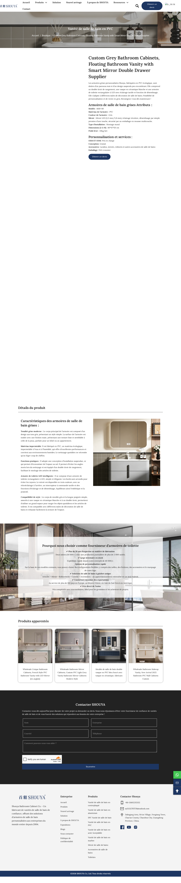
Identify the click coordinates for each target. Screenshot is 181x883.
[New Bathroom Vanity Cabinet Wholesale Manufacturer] (8, 5)
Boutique (46, 35)
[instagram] (136, 827)
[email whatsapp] (177, 775)
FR (173, 4)
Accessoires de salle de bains (98, 851)
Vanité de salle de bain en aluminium (99, 811)
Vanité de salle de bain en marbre (99, 839)
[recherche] (137, 6)
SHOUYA (80, 873)
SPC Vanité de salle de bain (99, 817)
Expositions (65, 825)
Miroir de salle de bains (98, 845)
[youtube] (129, 827)
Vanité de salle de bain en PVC (90, 29)
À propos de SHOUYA (97, 2)
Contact (26, 9)
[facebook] (122, 827)
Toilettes (91, 857)
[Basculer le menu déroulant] (46, 2)
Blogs (62, 829)
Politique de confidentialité (66, 840)
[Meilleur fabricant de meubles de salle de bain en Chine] (32, 797)
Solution (56, 2)
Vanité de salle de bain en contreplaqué (99, 804)
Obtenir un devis (152, 5)
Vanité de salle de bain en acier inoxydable (99, 831)
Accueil (26, 2)
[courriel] (177, 783)
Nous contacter (67, 834)
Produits (39, 2)
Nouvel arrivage (74, 2)
